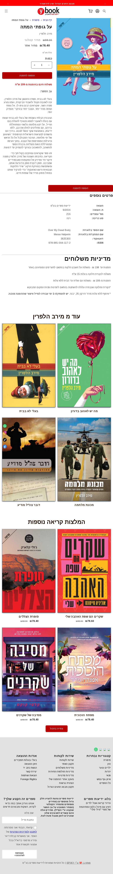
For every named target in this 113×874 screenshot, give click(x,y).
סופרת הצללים (29, 616)
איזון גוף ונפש (104, 779)
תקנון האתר (68, 764)
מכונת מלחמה (84, 505)
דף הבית (47, 20)
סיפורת (35, 20)
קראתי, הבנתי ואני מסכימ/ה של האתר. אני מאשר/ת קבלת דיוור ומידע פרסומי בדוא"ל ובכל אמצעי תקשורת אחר (20, 836)
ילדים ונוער (105, 767)
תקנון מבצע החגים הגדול (61, 787)
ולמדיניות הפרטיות (19, 832)
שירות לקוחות (67, 760)
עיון (109, 764)
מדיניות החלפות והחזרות (61, 771)
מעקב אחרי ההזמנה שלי (61, 779)
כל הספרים (105, 783)
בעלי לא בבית (28, 411)
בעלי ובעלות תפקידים (25, 760)
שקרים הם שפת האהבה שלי (84, 616)
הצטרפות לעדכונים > (19, 854)
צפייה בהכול (56, 728)
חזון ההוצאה (30, 764)
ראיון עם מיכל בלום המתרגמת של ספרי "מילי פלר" (95, 808)
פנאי (108, 775)
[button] (6, 11)
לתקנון (33, 832)
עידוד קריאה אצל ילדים (98, 803)
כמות (48, 58)
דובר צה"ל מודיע (28, 505)
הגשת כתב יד (30, 767)
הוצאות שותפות (29, 775)
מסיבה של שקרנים (28, 715)
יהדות (108, 771)
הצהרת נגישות (66, 783)
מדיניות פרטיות (66, 775)
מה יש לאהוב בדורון (84, 411)
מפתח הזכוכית (84, 715)
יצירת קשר (31, 771)
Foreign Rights (28, 779)
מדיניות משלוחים (65, 767)
